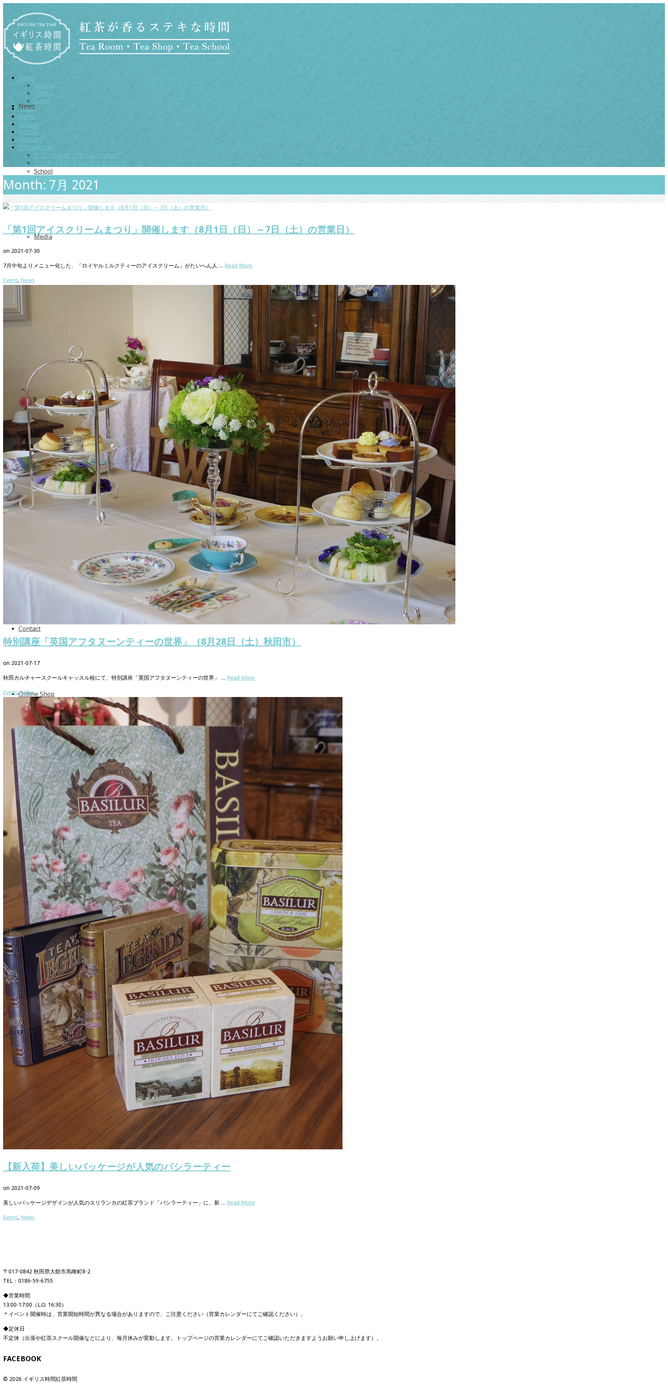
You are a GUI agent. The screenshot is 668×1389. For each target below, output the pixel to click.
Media (42, 93)
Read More (238, 265)
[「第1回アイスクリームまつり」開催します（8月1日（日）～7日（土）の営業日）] (334, 207)
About (27, 108)
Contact (30, 139)
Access (29, 132)
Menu (26, 116)
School (44, 85)
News (27, 78)
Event (42, 101)
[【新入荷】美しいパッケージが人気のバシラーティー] (334, 923)
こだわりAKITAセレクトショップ (80, 163)
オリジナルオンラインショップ (77, 155)
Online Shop (36, 147)
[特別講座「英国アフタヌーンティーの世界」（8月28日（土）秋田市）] (334, 454)
